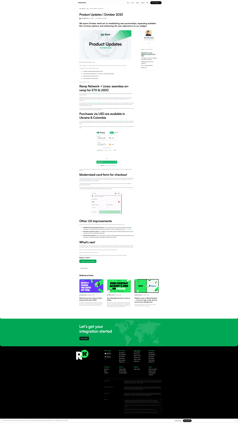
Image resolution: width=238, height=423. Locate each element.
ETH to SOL (137, 352)
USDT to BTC (137, 359)
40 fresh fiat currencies (118, 121)
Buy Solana (122, 358)
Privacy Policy (152, 371)
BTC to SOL (137, 354)
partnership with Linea (95, 93)
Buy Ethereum (122, 354)
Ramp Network (82, 8)
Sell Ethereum (152, 354)
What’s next (144, 67)
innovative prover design (95, 103)
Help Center (137, 369)
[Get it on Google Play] (108, 356)
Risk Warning (152, 372)
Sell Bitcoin (151, 352)
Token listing (122, 369)
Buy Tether (122, 356)
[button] (128, 3)
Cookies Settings (178, 420)
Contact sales (122, 371)
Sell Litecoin (152, 360)
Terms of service (153, 369)
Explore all (121, 362)
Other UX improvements (147, 65)
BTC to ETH (137, 357)
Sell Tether (151, 356)
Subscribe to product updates (88, 261)
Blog (88, 8)
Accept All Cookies (187, 420)
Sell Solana (151, 358)
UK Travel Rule (128, 229)
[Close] (236, 420)
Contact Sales (84, 337)
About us (106, 369)
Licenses (151, 374)
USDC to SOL (137, 355)
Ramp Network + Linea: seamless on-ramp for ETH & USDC (148, 54)
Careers (106, 372)
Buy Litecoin (122, 360)
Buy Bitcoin (122, 352)
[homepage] (82, 2)
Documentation (123, 372)
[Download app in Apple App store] (108, 353)
